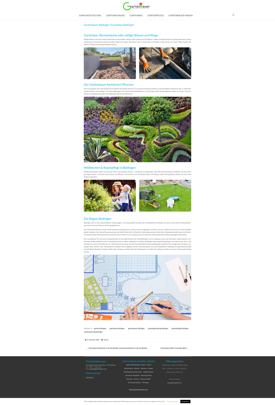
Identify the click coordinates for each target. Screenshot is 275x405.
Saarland (129, 379)
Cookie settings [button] (172, 401)
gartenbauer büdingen (136, 328)
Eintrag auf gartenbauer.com (138, 389)
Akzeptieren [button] (185, 401)
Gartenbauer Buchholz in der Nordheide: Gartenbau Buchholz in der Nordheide (117, 348)
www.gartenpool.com (174, 383)
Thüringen (145, 382)
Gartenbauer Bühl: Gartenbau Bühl (174, 348)
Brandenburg (128, 368)
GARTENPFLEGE (155, 15)
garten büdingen (100, 328)
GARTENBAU (136, 15)
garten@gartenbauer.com (98, 369)
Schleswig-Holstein (134, 382)
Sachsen (136, 379)
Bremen (136, 368)
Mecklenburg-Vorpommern (133, 372)
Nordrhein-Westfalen (132, 375)
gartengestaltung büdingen (158, 328)
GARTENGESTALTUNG (90, 15)
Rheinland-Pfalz (146, 375)
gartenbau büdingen (117, 328)
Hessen (106, 340)
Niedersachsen (148, 372)
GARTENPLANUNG (115, 15)
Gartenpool (90, 377)
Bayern (143, 365)
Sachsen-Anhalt (145, 379)
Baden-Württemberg (133, 365)
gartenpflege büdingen (180, 328)
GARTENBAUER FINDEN (181, 15)
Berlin (149, 365)
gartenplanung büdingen (93, 332)
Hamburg (144, 368)
